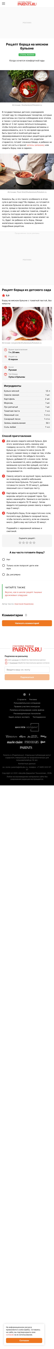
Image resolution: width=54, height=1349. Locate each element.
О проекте (21, 699)
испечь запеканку (36, 145)
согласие (15, 660)
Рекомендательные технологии (27, 713)
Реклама (33, 699)
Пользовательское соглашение (27, 703)
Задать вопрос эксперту (19, 717)
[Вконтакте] (24, 694)
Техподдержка (39, 717)
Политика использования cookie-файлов (27, 710)
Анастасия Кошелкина (23, 604)
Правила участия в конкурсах (27, 706)
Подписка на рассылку (16, 656)
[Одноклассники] (30, 694)
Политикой (13, 663)
